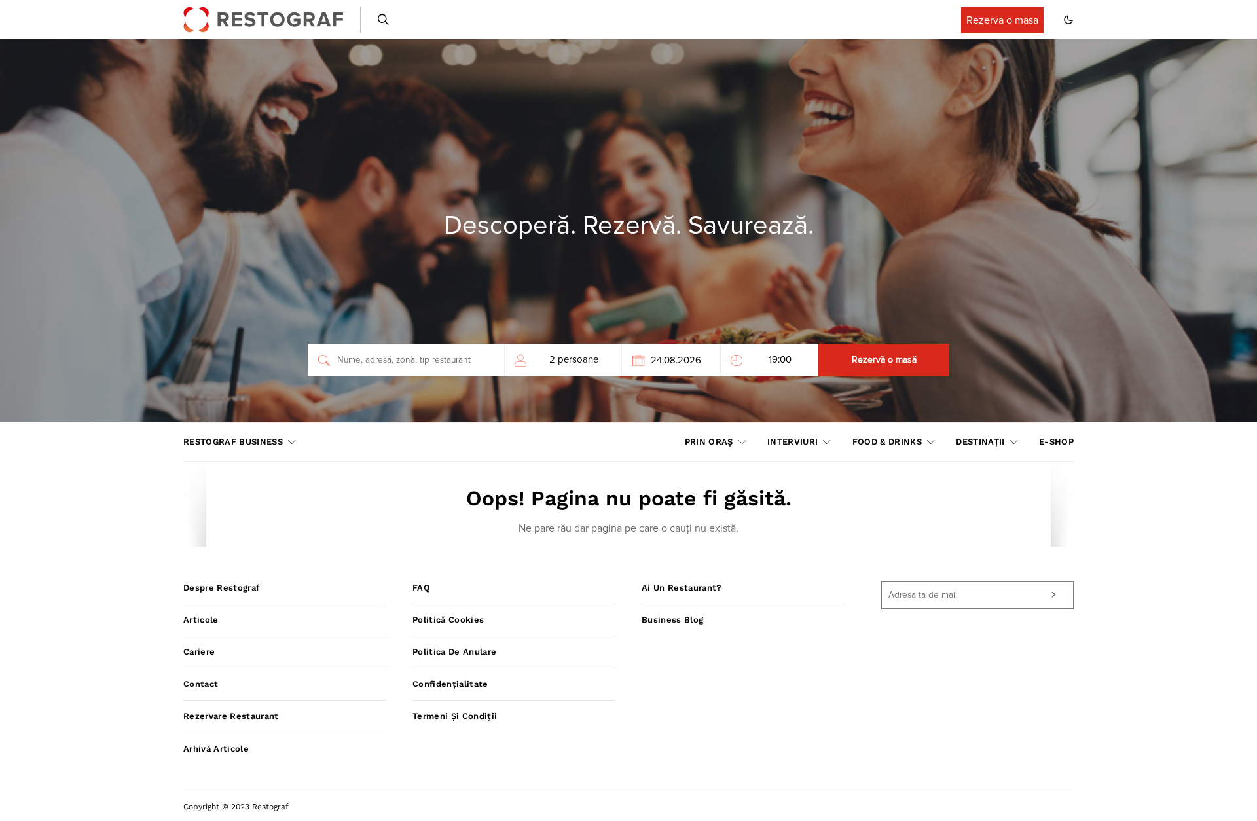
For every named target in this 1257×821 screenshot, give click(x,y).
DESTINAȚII (980, 442)
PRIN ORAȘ (709, 442)
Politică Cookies (448, 620)
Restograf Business (233, 442)
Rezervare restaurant (231, 716)
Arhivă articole (216, 749)
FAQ (421, 588)
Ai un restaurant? (682, 588)
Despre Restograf (221, 588)
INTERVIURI (792, 442)
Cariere (199, 652)
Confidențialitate (450, 684)
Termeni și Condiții (454, 716)
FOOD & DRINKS (887, 442)
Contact (200, 684)
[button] (1068, 19)
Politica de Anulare (454, 652)
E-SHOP (1056, 442)
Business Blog (672, 620)
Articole (201, 620)
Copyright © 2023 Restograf (236, 807)
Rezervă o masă (884, 360)
